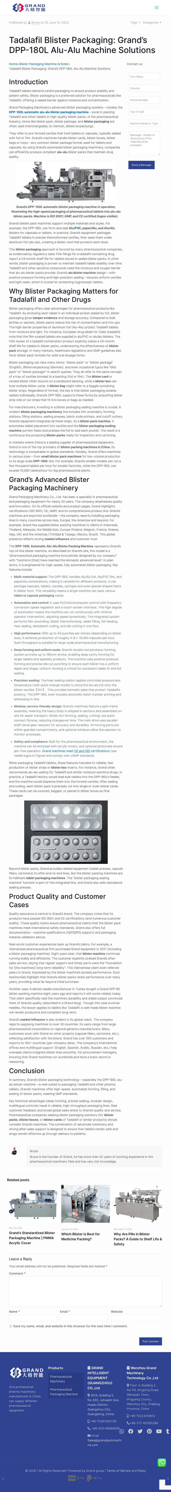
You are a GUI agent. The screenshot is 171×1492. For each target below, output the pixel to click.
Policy (142, 1470)
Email (65, 1311)
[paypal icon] (89, 1479)
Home (13, 64)
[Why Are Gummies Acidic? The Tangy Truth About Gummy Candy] (3, 1478)
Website (117, 1311)
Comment (17, 1273)
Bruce (36, 22)
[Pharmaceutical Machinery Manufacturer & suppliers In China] (29, 7)
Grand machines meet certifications (76, 751)
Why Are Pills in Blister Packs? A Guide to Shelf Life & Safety (138, 1239)
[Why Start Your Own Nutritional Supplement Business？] (168, 1478)
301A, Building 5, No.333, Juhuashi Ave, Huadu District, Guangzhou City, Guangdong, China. (103, 1405)
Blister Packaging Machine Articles (43, 64)
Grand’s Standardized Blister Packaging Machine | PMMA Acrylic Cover (32, 1238)
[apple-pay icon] (98, 1479)
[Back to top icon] (154, 1485)
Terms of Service (119, 1470)
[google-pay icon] (81, 1479)
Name (14, 1311)
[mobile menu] (156, 7)
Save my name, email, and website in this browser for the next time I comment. (70, 1326)
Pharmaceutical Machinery (61, 1379)
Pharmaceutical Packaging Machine (64, 1392)
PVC (78, 228)
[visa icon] (72, 1479)
